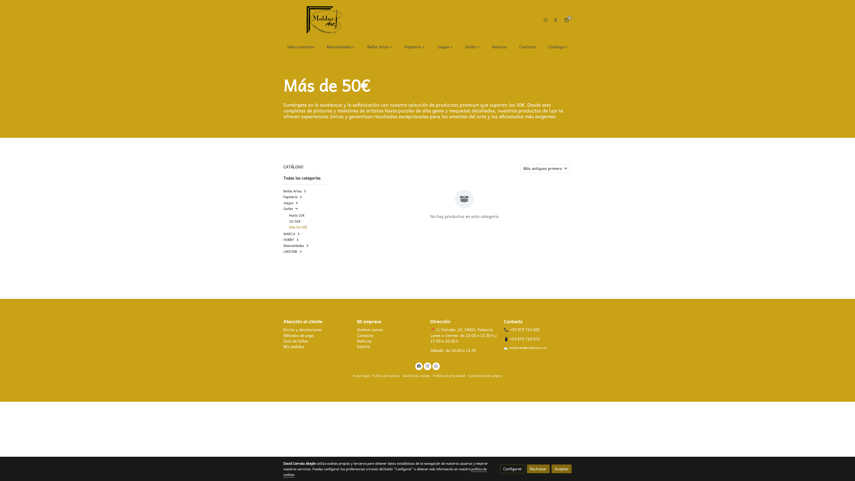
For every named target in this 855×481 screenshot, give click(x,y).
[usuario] (555, 20)
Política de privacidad (449, 375)
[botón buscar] (545, 20)
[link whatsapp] (436, 366)
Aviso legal (361, 375)
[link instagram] (427, 366)
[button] (341, 47)
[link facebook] (419, 366)
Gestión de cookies (416, 375)
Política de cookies (385, 375)
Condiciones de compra (485, 375)
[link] (324, 20)
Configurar (512, 469)
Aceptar (562, 469)
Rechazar (538, 469)
